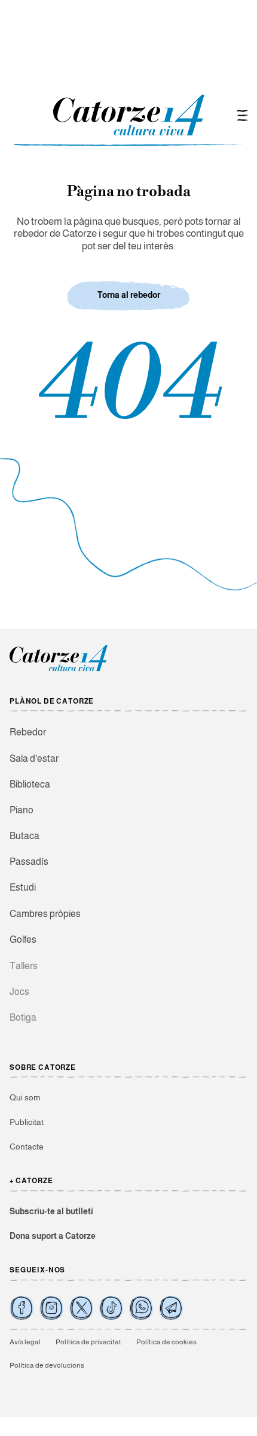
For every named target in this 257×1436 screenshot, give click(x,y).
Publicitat (27, 1122)
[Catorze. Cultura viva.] (21, 1308)
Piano (21, 810)
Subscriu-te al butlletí (51, 1211)
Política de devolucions (47, 1365)
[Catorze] (59, 670)
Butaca (24, 836)
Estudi (23, 887)
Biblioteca (30, 784)
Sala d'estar (34, 758)
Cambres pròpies (45, 914)
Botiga (23, 1017)
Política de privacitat (88, 1342)
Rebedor (28, 732)
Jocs (19, 992)
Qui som (25, 1097)
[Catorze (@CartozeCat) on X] (81, 1308)
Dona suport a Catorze (53, 1236)
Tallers (24, 966)
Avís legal (25, 1342)
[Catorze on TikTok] (111, 1308)
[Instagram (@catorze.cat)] (51, 1308)
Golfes (23, 939)
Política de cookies (166, 1342)
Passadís (29, 861)
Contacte (27, 1146)
